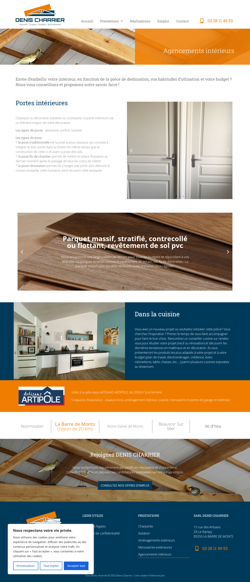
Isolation (144, 533)
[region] (51, 549)
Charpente (145, 526)
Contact (182, 21)
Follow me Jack (157, 575)
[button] (131, 150)
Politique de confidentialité (101, 533)
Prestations (109, 21)
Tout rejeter (51, 566)
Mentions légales (94, 526)
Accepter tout (76, 566)
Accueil (87, 21)
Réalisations (140, 21)
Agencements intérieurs (154, 554)
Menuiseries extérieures (155, 547)
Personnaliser (26, 566)
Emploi (163, 21)
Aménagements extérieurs (156, 540)
